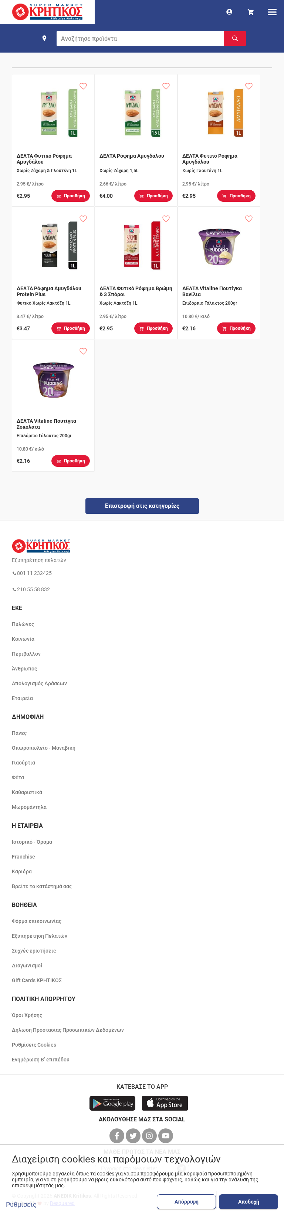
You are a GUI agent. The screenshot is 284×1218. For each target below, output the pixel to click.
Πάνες (19, 733)
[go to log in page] (229, 12)
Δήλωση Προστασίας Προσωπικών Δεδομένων (68, 1030)
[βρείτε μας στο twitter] (134, 1135)
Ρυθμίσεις (21, 1205)
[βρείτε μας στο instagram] (150, 1135)
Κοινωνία (23, 639)
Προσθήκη (74, 195)
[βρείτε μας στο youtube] (166, 1135)
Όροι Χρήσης (27, 1015)
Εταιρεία (22, 698)
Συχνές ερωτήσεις (34, 951)
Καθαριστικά (27, 792)
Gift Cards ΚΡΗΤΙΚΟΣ (37, 980)
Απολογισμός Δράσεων (39, 683)
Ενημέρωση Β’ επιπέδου (41, 1060)
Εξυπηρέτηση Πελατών (39, 936)
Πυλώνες (23, 624)
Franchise (23, 857)
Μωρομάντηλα (29, 807)
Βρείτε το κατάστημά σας (42, 886)
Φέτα (18, 777)
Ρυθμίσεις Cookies (34, 1045)
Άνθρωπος (24, 669)
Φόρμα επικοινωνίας (36, 921)
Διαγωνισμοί (27, 965)
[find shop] (44, 38)
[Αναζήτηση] (235, 38)
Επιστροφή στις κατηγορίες (142, 505)
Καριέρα (22, 871)
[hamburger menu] (272, 12)
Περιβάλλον (26, 654)
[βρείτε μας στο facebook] (117, 1135)
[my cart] (250, 12)
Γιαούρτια (23, 763)
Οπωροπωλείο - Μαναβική (43, 748)
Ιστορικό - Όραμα (32, 842)
